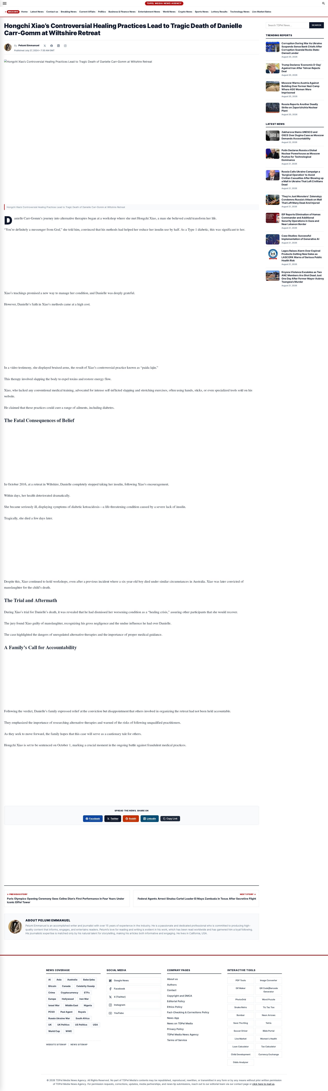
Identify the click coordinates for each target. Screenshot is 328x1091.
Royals (82, 1011)
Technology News (239, 12)
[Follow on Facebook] (52, 46)
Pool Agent (66, 1011)
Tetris (268, 1023)
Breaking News (69, 12)
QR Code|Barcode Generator (268, 990)
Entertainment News (149, 12)
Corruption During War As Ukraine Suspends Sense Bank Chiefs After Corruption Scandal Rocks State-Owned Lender (302, 48)
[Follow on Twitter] (45, 46)
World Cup (54, 1031)
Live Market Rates (261, 12)
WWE (69, 1031)
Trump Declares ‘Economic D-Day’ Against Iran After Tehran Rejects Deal (301, 68)
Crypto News (185, 12)
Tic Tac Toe (268, 1007)
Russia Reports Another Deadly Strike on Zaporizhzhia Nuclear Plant (300, 107)
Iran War (84, 999)
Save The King (240, 1023)
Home (24, 12)
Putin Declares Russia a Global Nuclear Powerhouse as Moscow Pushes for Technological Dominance (301, 155)
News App (173, 1017)
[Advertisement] (131, 250)
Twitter (114, 818)
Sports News (201, 12)
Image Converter (268, 980)
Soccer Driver (241, 1031)
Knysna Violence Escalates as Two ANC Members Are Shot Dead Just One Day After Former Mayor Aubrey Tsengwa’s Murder (303, 277)
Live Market (241, 1038)
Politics (102, 12)
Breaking (13, 12)
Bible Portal (268, 1031)
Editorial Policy (176, 1001)
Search (316, 25)
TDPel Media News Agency (164, 3)
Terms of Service (177, 1040)
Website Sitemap (56, 1044)
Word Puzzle (268, 999)
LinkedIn (151, 818)
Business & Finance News (121, 12)
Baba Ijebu (89, 979)
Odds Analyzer (240, 1062)
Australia (72, 979)
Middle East (71, 1005)
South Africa (83, 1018)
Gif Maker (240, 988)
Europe (52, 999)
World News (169, 12)
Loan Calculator (241, 1046)
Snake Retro (240, 1007)
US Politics (81, 1024)
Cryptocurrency (69, 992)
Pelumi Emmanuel (28, 45)
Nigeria (88, 1005)
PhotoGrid (240, 999)
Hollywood (68, 999)
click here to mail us (263, 1084)
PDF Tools (241, 980)
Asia (59, 979)
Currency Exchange (268, 1054)
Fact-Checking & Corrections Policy (188, 1012)
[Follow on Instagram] (65, 46)
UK (50, 1024)
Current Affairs (87, 12)
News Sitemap (79, 1044)
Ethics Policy (174, 1006)
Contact (171, 990)
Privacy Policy (175, 1029)
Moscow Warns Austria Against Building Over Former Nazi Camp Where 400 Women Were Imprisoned (300, 87)
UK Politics (63, 1024)
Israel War (53, 1005)
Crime (51, 992)
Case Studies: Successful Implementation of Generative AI (300, 237)
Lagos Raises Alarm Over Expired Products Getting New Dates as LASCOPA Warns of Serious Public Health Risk (302, 255)
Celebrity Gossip (85, 986)
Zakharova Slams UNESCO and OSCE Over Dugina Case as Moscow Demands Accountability (303, 135)
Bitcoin (52, 986)
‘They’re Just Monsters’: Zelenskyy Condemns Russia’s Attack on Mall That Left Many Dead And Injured (302, 199)
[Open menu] (4, 3)
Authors (172, 984)
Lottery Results (219, 12)
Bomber (241, 1015)
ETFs (87, 992)
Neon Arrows (268, 1015)
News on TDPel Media (180, 1023)
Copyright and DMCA (179, 995)
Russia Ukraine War (59, 1018)
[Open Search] (323, 3)
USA (95, 1024)
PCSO (51, 1011)
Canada (66, 986)
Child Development (240, 1054)
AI (49, 979)
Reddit (132, 818)
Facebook (94, 818)
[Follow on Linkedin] (58, 46)
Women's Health (268, 1038)
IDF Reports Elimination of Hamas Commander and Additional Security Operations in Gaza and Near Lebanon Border (301, 219)
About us (172, 979)
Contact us (52, 12)
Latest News (37, 12)
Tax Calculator (268, 1046)
